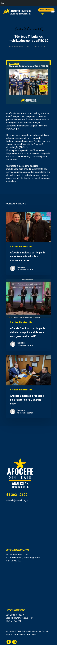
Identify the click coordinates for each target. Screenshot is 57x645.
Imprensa (18, 46)
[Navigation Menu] (53, 11)
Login (42, 14)
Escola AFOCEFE (46, 10)
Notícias (20, 29)
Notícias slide (35, 29)
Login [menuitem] (3, 3)
